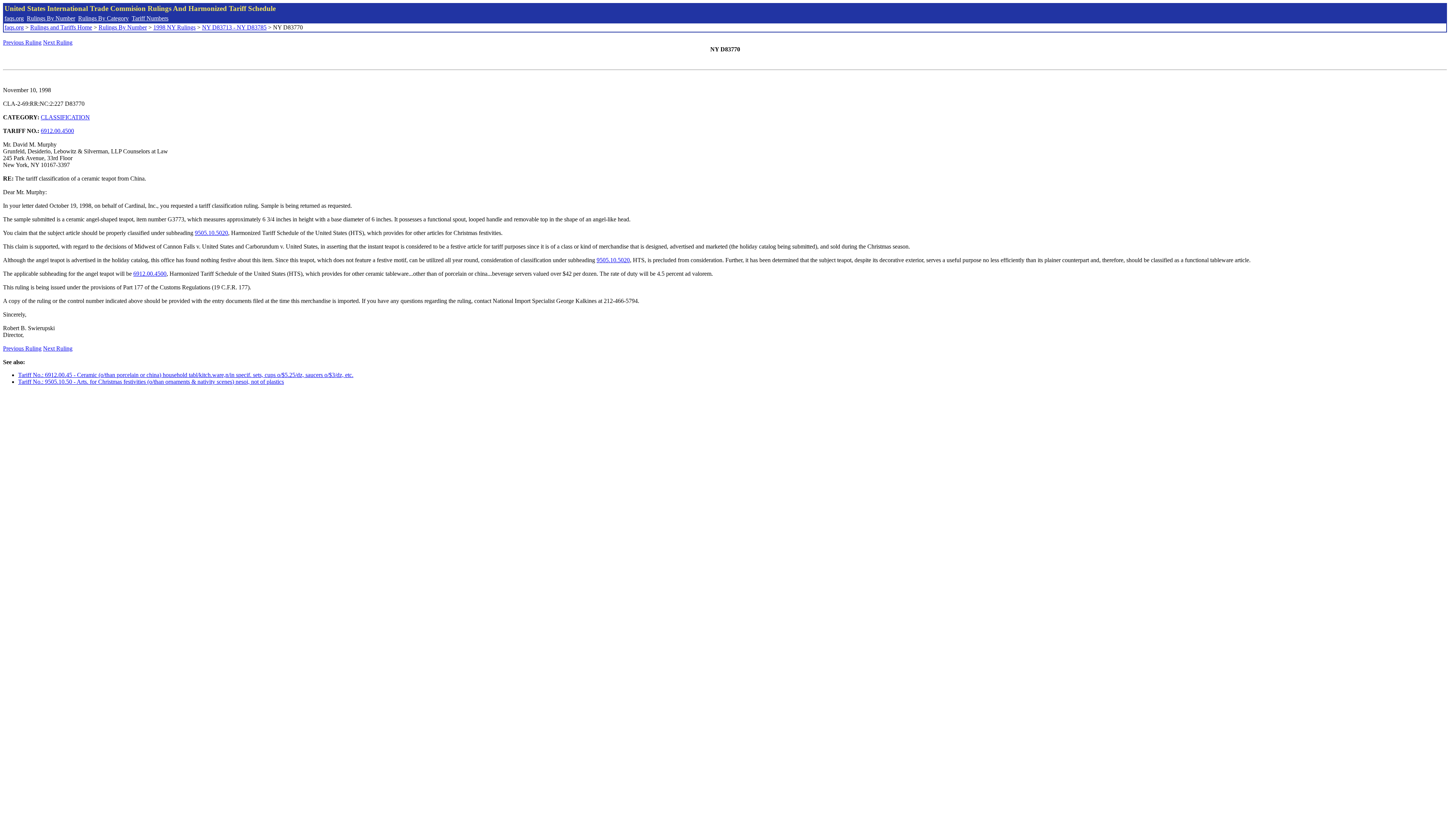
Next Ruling (57, 42)
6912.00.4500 (57, 131)
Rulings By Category (103, 18)
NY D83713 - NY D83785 (234, 27)
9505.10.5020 (211, 233)
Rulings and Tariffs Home (61, 27)
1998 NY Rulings (174, 27)
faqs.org (14, 18)
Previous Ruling (22, 42)
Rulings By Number (51, 18)
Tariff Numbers (150, 18)
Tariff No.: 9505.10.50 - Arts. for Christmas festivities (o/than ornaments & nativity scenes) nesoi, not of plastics (151, 382)
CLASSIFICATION (65, 117)
